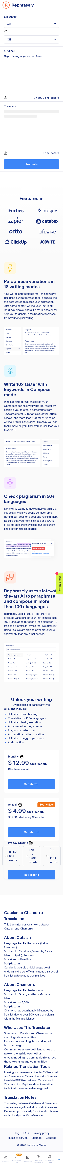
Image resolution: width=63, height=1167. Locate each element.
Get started (31, 784)
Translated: (11, 106)
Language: (10, 16)
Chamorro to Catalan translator (27, 1076)
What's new (58, 582)
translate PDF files (15, 1080)
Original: (9, 50)
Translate (32, 164)
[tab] (5, 1159)
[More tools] (59, 1159)
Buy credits (31, 874)
